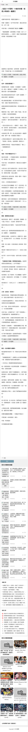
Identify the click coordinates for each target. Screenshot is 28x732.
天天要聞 (15, 1)
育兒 (7, 4)
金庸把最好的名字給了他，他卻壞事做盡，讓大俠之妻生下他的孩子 (18, 538)
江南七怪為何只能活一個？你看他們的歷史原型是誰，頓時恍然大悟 (18, 504)
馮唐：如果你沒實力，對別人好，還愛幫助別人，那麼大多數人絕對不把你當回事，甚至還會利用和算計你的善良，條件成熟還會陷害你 (18, 573)
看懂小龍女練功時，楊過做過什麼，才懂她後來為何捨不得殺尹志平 (18, 526)
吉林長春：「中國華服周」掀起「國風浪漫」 (13, 587)
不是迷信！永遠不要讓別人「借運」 (11, 589)
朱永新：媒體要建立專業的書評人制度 (13, 617)
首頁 (3, 4)
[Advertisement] (14, 53)
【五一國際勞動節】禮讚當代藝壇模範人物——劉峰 (15, 604)
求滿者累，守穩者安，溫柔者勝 (11, 626)
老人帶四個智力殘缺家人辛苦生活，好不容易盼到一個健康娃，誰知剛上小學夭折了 (18, 470)
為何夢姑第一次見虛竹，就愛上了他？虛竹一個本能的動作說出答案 (18, 549)
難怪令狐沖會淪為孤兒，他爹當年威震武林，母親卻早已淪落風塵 (18, 560)
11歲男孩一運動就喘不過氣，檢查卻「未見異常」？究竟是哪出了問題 (18, 515)
